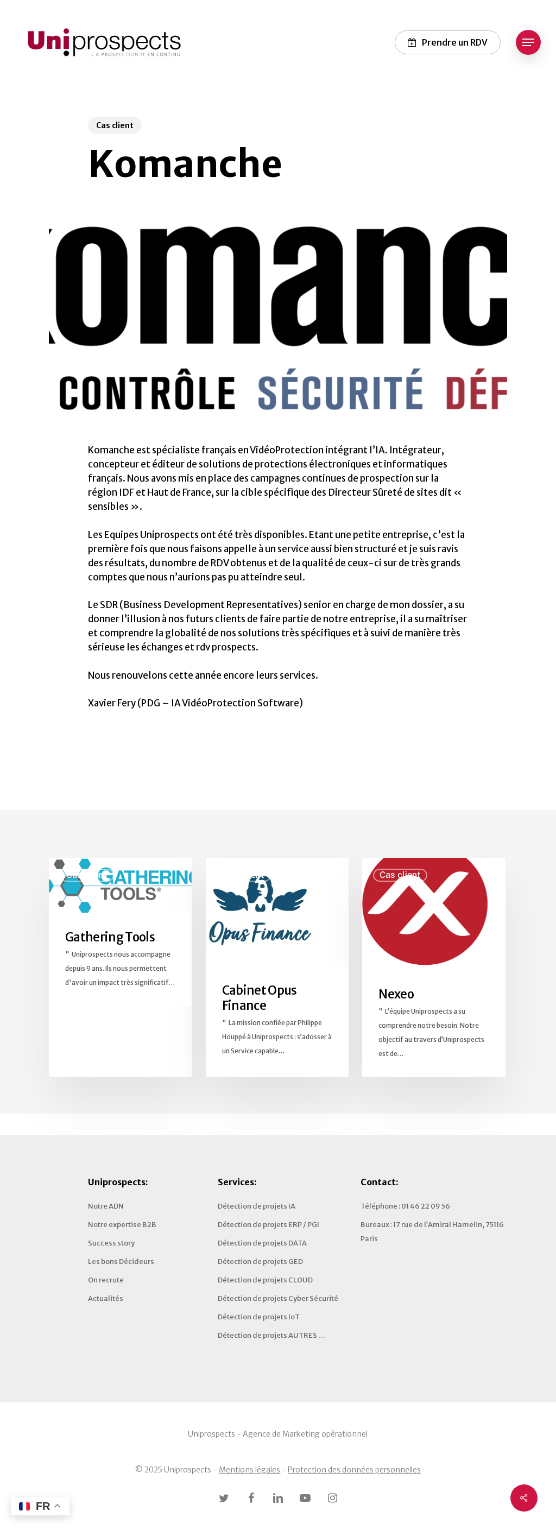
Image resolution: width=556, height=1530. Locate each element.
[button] (528, 42)
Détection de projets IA (256, 1206)
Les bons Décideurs (121, 1261)
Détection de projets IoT (259, 1317)
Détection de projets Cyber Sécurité (278, 1298)
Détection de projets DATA (262, 1243)
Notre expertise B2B (122, 1224)
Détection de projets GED (260, 1261)
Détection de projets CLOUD (265, 1280)
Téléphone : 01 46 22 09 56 (405, 1206)
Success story (111, 1243)
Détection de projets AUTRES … (271, 1335)
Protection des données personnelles (354, 1470)
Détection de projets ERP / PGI (268, 1224)
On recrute (106, 1280)
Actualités (105, 1298)
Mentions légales (249, 1470)
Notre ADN (106, 1206)
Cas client (115, 125)
